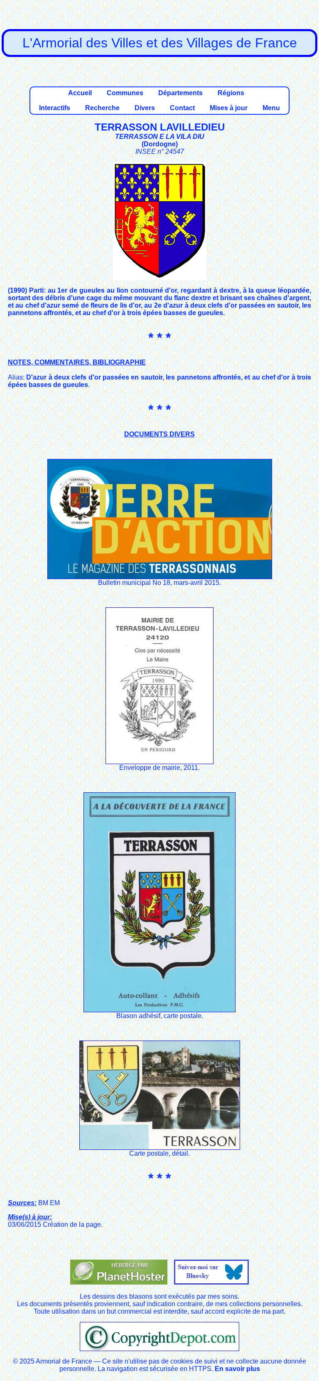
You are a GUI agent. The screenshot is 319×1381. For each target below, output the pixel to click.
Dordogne (160, 144)
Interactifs (54, 107)
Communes (125, 92)
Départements (180, 92)
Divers (145, 107)
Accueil (80, 92)
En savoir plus (237, 1368)
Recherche (102, 107)
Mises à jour (229, 107)
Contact (182, 107)
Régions (231, 92)
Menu (271, 107)
